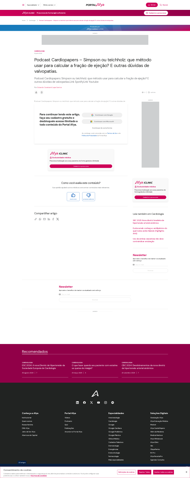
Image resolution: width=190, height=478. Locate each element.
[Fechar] (186, 472)
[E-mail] (44, 219)
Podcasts (68, 421)
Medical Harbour (156, 435)
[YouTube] (98, 402)
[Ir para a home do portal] (95, 5)
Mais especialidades (116, 460)
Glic (151, 446)
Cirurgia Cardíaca (114, 428)
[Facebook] (53, 219)
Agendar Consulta (157, 460)
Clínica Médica (113, 439)
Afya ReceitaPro (156, 456)
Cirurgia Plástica (114, 435)
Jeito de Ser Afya (28, 432)
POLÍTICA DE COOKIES (39, 476)
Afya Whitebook (156, 439)
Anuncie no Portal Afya (73, 432)
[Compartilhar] (36, 92)
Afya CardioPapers (157, 428)
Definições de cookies (126, 472)
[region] (95, 472)
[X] (57, 219)
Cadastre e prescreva (157, 13)
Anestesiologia (114, 417)
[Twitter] (91, 402)
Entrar (153, 5)
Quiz (66, 425)
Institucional (26, 417)
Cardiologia (32, 20)
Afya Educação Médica (159, 421)
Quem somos (27, 421)
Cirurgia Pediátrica (115, 432)
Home (23, 20)
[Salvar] (42, 92)
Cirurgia (111, 425)
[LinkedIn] (49, 219)
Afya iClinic (154, 442)
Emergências (113, 449)
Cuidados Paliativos (115, 442)
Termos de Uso (112, 133)
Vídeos (67, 417)
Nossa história (27, 425)
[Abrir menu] (23, 5)
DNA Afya (25, 428)
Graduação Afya (156, 417)
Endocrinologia (114, 453)
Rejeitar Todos (144, 472)
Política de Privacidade (89, 136)
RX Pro (152, 453)
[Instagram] (105, 402)
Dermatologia (113, 446)
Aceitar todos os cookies (163, 472)
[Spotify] (112, 402)
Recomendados (35, 351)
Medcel (153, 425)
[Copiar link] (35, 219)
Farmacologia (113, 456)
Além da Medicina (157, 432)
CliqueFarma (155, 449)
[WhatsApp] (40, 219)
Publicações (69, 428)
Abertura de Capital (29, 435)
